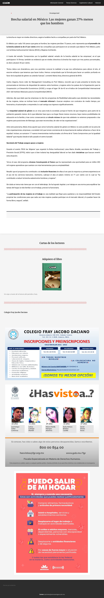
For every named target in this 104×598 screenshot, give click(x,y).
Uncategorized (54, 13)
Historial (98, 3)
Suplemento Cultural (85, 3)
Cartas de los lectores (52, 243)
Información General (56, 3)
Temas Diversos (71, 3)
